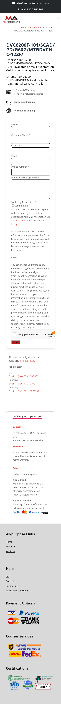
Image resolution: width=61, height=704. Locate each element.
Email (15, 156)
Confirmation (21, 205)
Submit (16, 342)
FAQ (8, 576)
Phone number (20, 166)
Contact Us (11, 581)
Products (10, 551)
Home (9, 541)
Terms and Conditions (17, 590)
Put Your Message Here (25, 177)
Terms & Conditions (21, 220)
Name (15, 124)
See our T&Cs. (27, 360)
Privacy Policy (13, 585)
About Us (10, 546)
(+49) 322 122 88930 (28, 391)
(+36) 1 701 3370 (26, 383)
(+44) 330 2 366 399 (31, 9)
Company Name (20, 134)
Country (16, 145)
